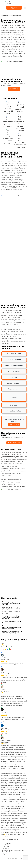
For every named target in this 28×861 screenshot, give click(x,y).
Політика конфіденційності (14, 858)
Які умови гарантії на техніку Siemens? (12, 622)
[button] (25, 8)
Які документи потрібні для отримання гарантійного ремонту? (11, 617)
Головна (3, 14)
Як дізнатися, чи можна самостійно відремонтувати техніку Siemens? (11, 627)
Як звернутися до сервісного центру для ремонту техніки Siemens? (12, 603)
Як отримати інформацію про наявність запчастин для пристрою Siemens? (12, 633)
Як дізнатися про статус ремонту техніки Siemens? (11, 608)
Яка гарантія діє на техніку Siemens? (11, 612)
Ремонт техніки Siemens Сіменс (16, 14)
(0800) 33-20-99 (14, 424)
